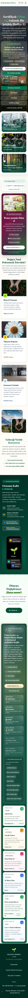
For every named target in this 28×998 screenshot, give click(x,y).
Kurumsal (14, 98)
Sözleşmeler (14, 964)
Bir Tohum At (14, 610)
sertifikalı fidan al (11, 768)
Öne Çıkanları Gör (14, 691)
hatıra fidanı (10, 781)
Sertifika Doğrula (14, 103)
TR (19, 2)
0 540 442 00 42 (8, 985)
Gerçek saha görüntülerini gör (14, 68)
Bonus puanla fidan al (14, 247)
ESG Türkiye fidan (12, 794)
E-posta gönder (21, 985)
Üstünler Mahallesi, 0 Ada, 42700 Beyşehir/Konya (15, 991)
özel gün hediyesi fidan (13, 785)
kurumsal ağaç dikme (12, 790)
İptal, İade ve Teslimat (14, 975)
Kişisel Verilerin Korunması (14, 970)
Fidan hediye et (11, 776)
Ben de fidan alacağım (14, 73)
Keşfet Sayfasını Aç (14, 686)
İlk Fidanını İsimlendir (14, 88)
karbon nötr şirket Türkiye (14, 798)
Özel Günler (14, 92)
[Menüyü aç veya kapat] (25, 3)
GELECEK (9, 3)
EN (22, 2)
